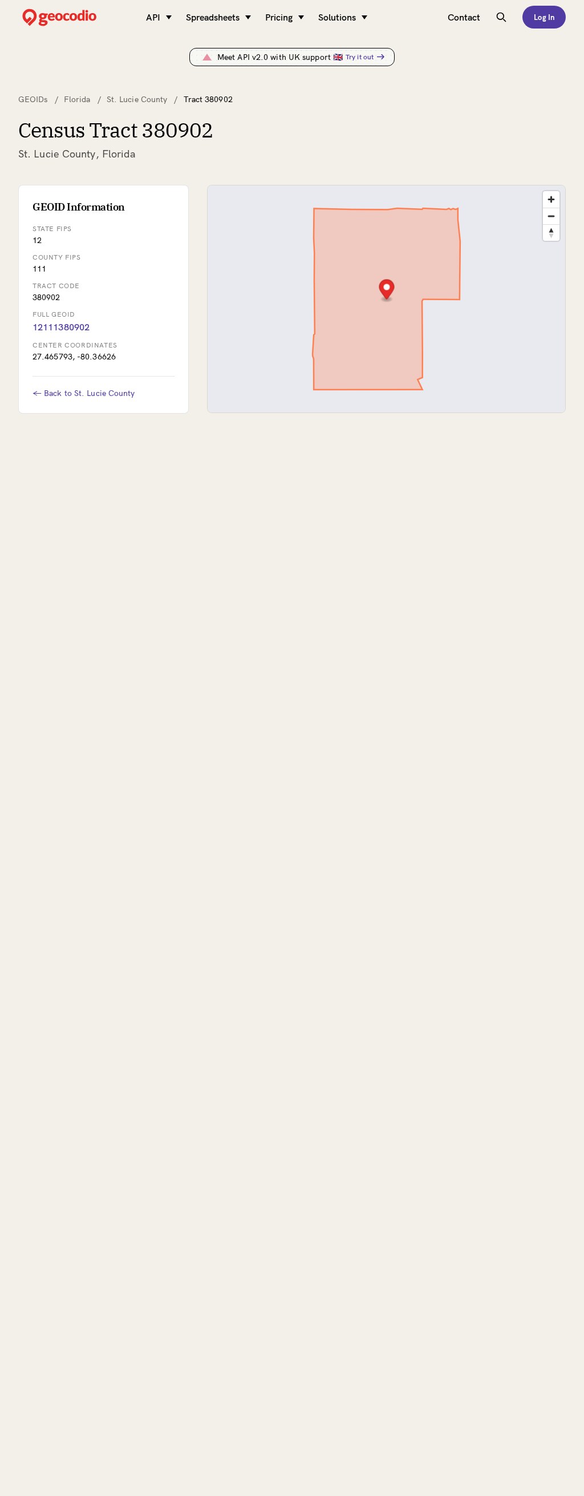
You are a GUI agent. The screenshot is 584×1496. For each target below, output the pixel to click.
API (153, 17)
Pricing (279, 17)
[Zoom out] (551, 216)
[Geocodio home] (76, 17)
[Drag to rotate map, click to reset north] (551, 232)
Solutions (337, 17)
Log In (544, 17)
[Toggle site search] (501, 17)
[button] (386, 290)
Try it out (360, 56)
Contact (464, 17)
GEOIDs (33, 99)
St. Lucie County (137, 99)
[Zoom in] (551, 199)
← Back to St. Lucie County (84, 393)
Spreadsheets (213, 17)
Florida (77, 99)
